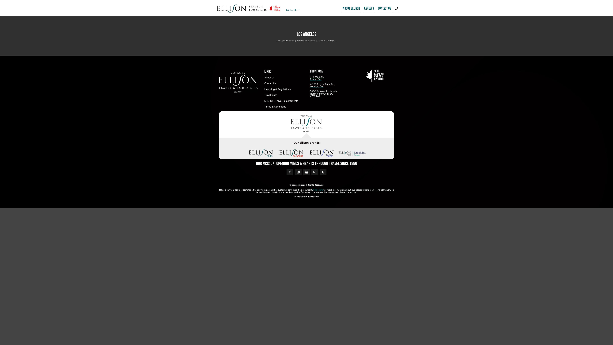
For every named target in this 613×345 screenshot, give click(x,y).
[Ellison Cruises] (322, 151)
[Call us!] (396, 8)
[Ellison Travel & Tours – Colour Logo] (306, 116)
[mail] (314, 172)
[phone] (323, 172)
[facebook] (290, 172)
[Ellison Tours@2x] (261, 151)
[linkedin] (306, 172)
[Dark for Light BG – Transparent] (352, 151)
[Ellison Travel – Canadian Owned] (248, 6)
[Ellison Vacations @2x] (291, 151)
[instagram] (298, 172)
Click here (318, 189)
